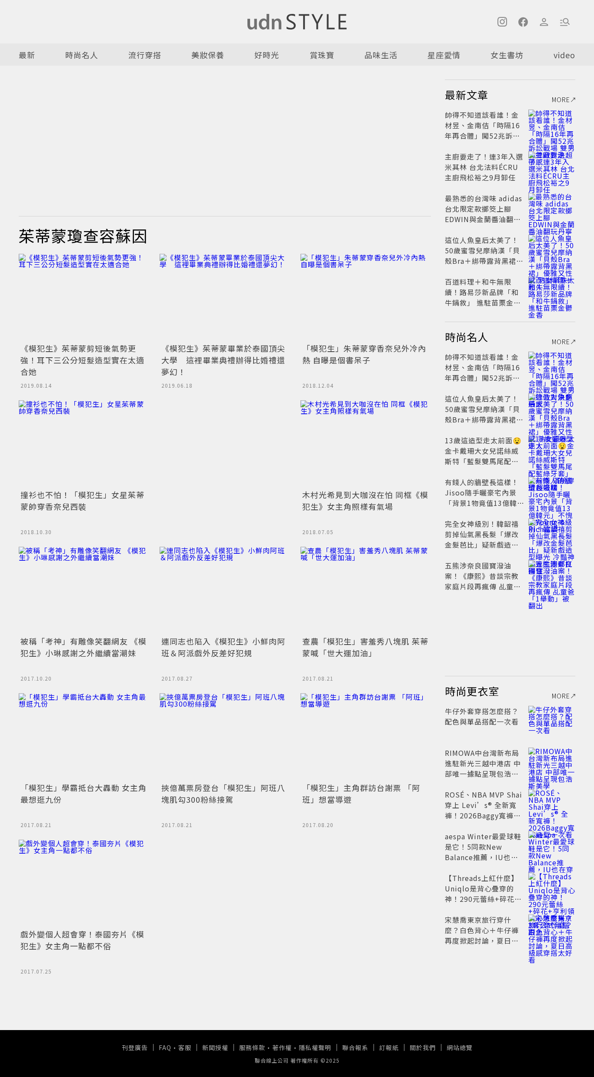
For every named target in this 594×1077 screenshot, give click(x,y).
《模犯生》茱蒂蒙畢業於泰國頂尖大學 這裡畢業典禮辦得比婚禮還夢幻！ (223, 359)
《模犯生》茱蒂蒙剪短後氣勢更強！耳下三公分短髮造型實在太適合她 (82, 359)
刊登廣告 (135, 1047)
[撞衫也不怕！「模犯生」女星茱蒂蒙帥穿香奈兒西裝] (84, 443)
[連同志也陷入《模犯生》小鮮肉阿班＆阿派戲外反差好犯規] (225, 590)
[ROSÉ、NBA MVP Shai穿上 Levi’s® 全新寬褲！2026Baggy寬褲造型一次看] (551, 805)
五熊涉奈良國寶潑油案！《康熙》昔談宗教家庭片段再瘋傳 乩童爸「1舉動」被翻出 (483, 581)
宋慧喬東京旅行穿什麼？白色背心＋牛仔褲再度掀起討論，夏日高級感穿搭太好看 (482, 935)
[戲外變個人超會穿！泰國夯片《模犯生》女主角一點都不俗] (84, 883)
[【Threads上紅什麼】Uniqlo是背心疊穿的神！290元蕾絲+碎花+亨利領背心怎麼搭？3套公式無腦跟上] (551, 888)
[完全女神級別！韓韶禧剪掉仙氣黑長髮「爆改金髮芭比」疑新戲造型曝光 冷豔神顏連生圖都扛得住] (551, 534)
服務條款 (252, 1047)
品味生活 (380, 54)
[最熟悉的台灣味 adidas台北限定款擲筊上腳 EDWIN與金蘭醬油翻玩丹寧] (551, 208)
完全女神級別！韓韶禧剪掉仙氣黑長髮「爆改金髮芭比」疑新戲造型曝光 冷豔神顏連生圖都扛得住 (483, 545)
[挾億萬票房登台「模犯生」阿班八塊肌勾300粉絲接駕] (225, 736)
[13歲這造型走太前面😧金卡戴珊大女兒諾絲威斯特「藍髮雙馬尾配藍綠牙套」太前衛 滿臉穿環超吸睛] (551, 450)
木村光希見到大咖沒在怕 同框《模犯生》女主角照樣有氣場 (365, 500)
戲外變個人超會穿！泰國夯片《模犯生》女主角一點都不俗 (82, 939)
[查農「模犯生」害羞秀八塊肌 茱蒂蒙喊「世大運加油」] (365, 590)
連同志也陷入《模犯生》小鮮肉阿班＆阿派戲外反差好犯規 (223, 646)
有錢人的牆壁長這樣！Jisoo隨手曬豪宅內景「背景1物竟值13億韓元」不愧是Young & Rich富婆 (482, 503)
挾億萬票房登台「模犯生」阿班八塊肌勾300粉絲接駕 (223, 793)
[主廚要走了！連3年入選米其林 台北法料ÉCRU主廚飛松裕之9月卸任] (551, 167)
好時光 (266, 54)
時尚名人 (81, 54)
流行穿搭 (144, 54)
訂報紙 (389, 1047)
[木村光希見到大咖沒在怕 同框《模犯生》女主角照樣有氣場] (365, 443)
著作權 (282, 1047)
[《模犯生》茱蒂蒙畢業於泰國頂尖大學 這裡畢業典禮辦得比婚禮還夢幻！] (225, 297)
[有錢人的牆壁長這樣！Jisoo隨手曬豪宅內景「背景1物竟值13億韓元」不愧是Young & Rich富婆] (551, 492)
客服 (184, 1047)
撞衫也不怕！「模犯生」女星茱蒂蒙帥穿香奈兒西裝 (82, 500)
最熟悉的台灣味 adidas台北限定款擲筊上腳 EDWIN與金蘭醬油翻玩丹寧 (483, 214)
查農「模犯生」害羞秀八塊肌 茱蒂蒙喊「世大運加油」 (365, 646)
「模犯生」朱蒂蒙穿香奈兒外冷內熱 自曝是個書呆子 (364, 354)
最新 (27, 54)
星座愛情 (444, 54)
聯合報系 (355, 1047)
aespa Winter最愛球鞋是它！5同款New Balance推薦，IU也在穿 (483, 852)
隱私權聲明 (315, 1047)
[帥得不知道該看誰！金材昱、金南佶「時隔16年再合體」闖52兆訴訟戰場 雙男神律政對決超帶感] (551, 125)
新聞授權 (215, 1047)
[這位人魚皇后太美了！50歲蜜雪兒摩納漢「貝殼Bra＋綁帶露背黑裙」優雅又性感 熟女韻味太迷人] (551, 250)
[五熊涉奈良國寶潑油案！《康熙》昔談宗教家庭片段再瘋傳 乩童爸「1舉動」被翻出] (551, 576)
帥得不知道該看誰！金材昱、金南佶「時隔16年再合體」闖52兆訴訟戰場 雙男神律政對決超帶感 (483, 136)
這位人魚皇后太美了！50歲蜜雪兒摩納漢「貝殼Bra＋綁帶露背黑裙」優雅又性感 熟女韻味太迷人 (484, 261)
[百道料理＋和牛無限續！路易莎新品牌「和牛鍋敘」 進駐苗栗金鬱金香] (551, 292)
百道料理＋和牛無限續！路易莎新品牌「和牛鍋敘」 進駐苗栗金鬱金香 (483, 297)
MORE (561, 99)
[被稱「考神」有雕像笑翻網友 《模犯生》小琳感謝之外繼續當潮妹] (84, 590)
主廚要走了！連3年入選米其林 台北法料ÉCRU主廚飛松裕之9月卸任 (484, 167)
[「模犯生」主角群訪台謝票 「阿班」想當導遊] (365, 736)
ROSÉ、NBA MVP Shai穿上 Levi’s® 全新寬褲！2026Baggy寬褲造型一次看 (483, 810)
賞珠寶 (322, 54)
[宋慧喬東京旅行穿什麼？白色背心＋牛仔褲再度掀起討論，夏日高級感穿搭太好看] (551, 930)
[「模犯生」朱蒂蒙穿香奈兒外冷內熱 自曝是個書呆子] (365, 297)
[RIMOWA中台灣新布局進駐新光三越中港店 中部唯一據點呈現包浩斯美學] (551, 763)
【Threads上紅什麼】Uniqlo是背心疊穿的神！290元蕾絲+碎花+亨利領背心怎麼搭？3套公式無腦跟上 (483, 899)
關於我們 (423, 1047)
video (564, 54)
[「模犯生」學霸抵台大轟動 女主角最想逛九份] (84, 736)
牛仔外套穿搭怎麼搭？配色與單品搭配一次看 (482, 716)
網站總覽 (460, 1047)
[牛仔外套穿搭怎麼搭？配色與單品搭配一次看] (551, 721)
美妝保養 (207, 54)
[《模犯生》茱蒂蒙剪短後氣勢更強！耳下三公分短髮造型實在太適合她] (84, 297)
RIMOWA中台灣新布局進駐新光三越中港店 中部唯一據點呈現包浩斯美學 (483, 768)
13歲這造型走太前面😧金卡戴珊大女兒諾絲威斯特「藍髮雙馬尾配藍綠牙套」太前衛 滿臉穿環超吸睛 (483, 461)
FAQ (165, 1047)
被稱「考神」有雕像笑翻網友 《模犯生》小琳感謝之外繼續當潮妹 (83, 646)
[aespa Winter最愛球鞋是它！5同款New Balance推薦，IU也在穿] (551, 846)
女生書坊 (507, 54)
